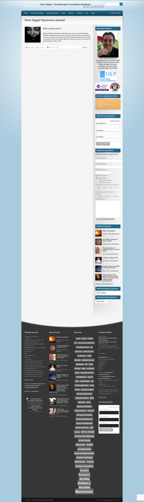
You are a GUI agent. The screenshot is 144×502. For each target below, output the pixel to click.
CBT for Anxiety (87, 432)
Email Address (101, 123)
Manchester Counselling (84, 415)
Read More (84, 47)
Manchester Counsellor (87, 373)
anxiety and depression (84, 423)
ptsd (91, 427)
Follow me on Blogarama (31, 391)
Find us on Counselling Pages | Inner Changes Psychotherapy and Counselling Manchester (35, 385)
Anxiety (90, 461)
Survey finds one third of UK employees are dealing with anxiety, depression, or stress (63, 401)
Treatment (90, 411)
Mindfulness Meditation (84, 406)
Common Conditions (37, 13)
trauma (77, 432)
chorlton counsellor (88, 351)
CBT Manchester (82, 356)
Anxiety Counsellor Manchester (86, 343)
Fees (86, 13)
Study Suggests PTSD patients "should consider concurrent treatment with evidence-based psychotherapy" (110, 278)
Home (26, 13)
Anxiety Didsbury (84, 481)
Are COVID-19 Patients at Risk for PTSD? (110, 240)
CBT (86, 364)
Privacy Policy (102, 397)
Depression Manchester (84, 419)
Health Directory (29, 380)
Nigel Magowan (103, 357)
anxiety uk (84, 338)
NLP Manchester (85, 381)
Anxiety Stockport (84, 472)
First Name (100, 130)
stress (88, 402)
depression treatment (88, 360)
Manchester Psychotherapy (84, 394)
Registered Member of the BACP (107, 342)
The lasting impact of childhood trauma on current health (111, 249)
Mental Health (80, 364)
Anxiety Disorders (52, 13)
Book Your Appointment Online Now (106, 105)
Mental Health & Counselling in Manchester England (35, 407)
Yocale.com (38, 411)
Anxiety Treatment (82, 428)
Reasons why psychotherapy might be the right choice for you (63, 411)
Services (71, 13)
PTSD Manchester (81, 377)
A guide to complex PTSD (110, 258)
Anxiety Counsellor (84, 466)
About (63, 13)
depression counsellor (87, 389)
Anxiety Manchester (84, 489)
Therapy (78, 338)
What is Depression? (52, 28)
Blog (92, 13)
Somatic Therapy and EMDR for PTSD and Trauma (111, 267)
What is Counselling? (109, 231)
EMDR (83, 368)
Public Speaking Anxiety (82, 347)
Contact (79, 13)
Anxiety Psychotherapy (84, 436)
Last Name (99, 137)
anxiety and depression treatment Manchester (84, 449)
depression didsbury (82, 398)
